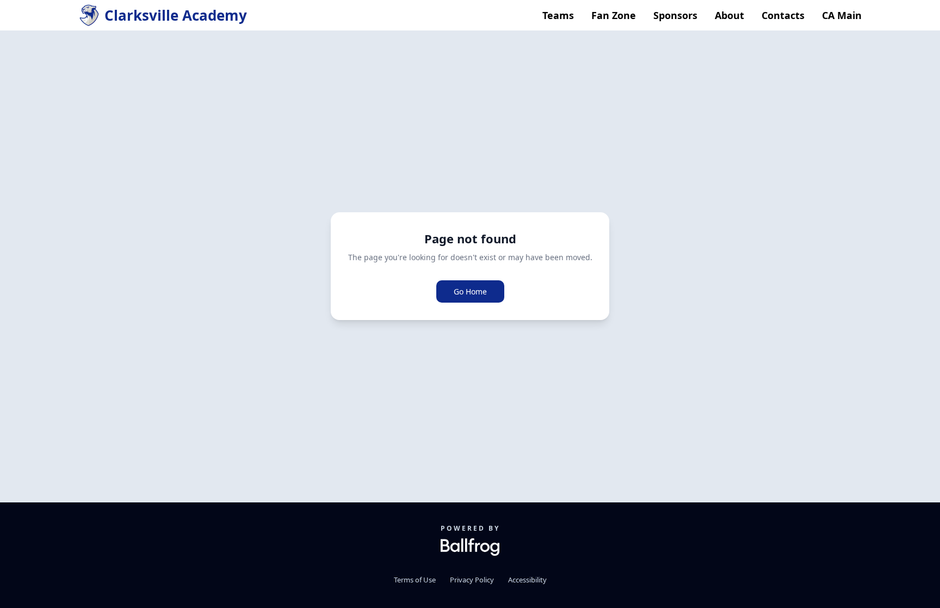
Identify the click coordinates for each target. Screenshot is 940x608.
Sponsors (675, 15)
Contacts (783, 15)
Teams (558, 15)
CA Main (842, 15)
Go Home (470, 291)
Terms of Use (415, 580)
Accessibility (527, 580)
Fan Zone (613, 15)
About (729, 15)
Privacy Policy (472, 580)
